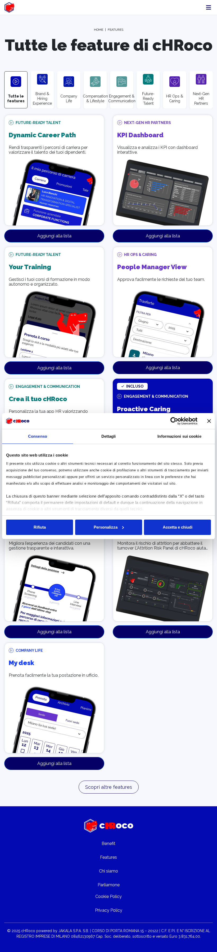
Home (98, 30)
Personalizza (105, 527)
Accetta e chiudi (177, 527)
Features (108, 857)
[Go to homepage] (108, 826)
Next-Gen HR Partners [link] (147, 123)
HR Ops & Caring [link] (140, 255)
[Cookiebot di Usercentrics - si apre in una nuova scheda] (174, 421)
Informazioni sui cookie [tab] (179, 436)
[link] (10, 7)
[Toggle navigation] (208, 7)
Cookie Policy (108, 896)
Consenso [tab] (37, 436)
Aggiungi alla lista (54, 235)
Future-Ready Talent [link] (38, 123)
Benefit (108, 843)
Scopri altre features (108, 787)
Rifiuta (40, 527)
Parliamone (109, 884)
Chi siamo (108, 871)
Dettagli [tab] (108, 436)
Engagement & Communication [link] (48, 386)
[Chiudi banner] (209, 421)
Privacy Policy (108, 910)
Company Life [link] (29, 650)
